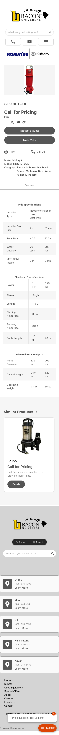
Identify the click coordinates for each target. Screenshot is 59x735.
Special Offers (12, 691)
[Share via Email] (18, 122)
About (7, 694)
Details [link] (16, 484)
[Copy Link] (24, 122)
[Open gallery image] (29, 80)
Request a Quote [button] (29, 130)
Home (7, 680)
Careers (8, 698)
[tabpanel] (29, 80)
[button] (13, 41)
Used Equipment (13, 687)
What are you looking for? (23, 32)
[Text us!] (47, 728)
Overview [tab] (29, 185)
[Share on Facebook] (6, 122)
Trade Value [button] (29, 140)
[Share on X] (12, 122)
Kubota (8, 683)
